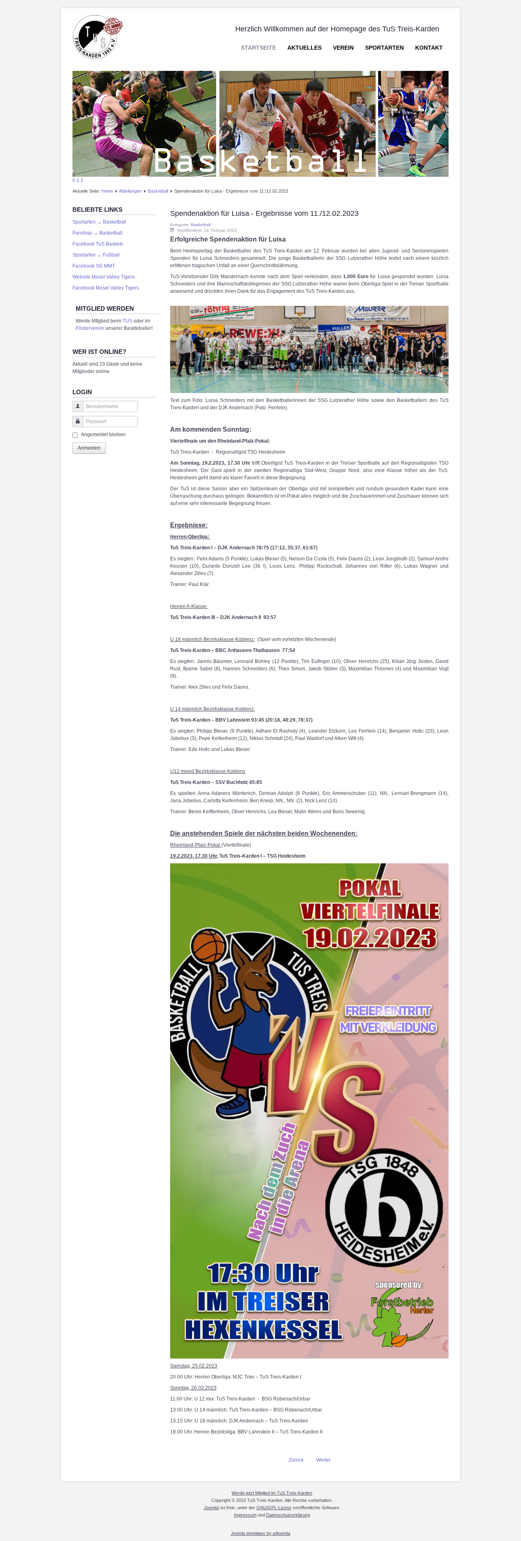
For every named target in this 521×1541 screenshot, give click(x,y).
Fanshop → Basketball (97, 233)
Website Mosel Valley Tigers (103, 277)
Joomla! (211, 1507)
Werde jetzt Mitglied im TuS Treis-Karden (272, 1493)
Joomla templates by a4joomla (260, 1533)
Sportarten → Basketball (99, 222)
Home (107, 191)
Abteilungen (130, 191)
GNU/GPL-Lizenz (273, 1507)
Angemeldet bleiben (103, 434)
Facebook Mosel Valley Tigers (105, 288)
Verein (343, 47)
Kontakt (429, 47)
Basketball (158, 191)
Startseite (258, 47)
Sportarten (384, 47)
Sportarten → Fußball (96, 255)
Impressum (245, 1514)
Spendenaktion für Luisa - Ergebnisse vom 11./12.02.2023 (264, 213)
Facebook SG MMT (93, 266)
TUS (127, 321)
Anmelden (89, 448)
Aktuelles (304, 47)
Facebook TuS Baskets (97, 244)
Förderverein (90, 328)
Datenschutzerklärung (288, 1514)
